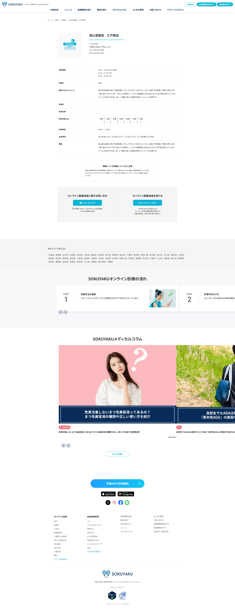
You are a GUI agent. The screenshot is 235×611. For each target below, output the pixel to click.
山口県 (160, 258)
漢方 (89, 548)
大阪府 (101, 258)
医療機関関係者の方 (206, 4)
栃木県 (108, 254)
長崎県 (73, 261)
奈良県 (115, 258)
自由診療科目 (93, 516)
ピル (88, 521)
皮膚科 (56, 525)
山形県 (87, 254)
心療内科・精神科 (60, 536)
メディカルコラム (119, 10)
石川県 (167, 254)
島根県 (138, 258)
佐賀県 (65, 261)
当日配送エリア (126, 524)
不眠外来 (57, 551)
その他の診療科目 (93, 551)
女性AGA (90, 532)
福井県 (174, 254)
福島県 (94, 254)
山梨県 (181, 254)
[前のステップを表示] (60, 312)
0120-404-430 (89, 202)
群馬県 (115, 254)
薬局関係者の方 (225, 4)
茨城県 (64, 20)
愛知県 (73, 258)
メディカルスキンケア (94, 544)
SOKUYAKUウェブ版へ (147, 202)
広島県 (153, 258)
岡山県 (145, 258)
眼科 (55, 555)
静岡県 (65, 258)
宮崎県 (94, 261)
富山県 (160, 254)
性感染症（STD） (93, 540)
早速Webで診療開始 (117, 483)
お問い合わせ (155, 10)
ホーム (50, 20)
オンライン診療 (60, 516)
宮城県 (73, 254)
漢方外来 (57, 548)
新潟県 (153, 254)
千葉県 (129, 254)
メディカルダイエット (94, 525)
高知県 (51, 261)
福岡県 (58, 261)
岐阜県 (58, 258)
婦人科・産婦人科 (60, 540)
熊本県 (80, 261)
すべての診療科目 (60, 559)
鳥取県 (131, 258)
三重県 (80, 258)
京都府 (94, 258)
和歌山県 (123, 258)
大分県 (87, 261)
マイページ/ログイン (175, 10)
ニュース (68, 10)
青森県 (58, 254)
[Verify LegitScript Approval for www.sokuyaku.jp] (112, 595)
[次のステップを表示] (65, 312)
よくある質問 (138, 10)
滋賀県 (87, 258)
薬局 (57, 20)
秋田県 (80, 254)
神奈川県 (144, 254)
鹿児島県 (102, 261)
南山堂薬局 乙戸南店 (77, 20)
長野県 (51, 258)
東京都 (136, 254)
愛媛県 (181, 258)
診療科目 (54, 10)
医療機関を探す (84, 10)
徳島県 (167, 258)
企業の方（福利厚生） (161, 531)
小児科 (56, 529)
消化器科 (57, 544)
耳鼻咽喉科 (58, 532)
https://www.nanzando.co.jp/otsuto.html (105, 39)
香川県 (174, 258)
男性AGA (90, 529)
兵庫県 (108, 258)
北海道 (51, 254)
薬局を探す (101, 10)
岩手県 (65, 254)
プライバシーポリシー (117, 587)
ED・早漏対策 (92, 536)
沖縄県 (110, 261)
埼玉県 (122, 254)
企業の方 (190, 4)
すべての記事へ (117, 454)
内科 (55, 521)
